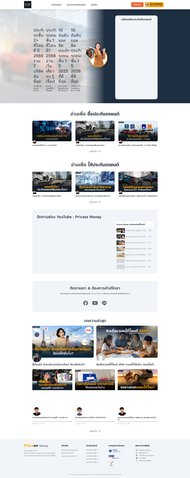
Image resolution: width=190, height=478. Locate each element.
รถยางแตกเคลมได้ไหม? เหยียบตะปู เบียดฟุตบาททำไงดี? (137, 418)
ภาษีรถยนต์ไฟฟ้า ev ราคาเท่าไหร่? (44, 145)
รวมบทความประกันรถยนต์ (76, 4)
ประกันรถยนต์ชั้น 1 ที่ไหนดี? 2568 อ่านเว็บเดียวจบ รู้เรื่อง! (51, 56)
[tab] (134, 231)
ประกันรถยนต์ (56, 4)
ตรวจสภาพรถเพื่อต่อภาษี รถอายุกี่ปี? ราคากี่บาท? (50, 417)
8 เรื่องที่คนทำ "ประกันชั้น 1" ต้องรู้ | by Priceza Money (143, 230)
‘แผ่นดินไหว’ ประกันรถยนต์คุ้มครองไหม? (90, 145)
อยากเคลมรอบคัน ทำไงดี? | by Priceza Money (140, 243)
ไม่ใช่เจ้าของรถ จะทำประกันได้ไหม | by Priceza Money (142, 255)
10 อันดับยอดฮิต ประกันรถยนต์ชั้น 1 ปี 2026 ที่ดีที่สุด (76, 56)
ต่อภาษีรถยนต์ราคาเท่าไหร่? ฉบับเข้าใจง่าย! (90, 417)
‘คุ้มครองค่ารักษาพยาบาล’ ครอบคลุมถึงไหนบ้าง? (93, 196)
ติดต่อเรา (94, 4)
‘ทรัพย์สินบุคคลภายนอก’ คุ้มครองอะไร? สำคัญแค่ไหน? (138, 196)
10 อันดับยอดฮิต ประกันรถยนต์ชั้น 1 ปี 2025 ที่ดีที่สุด (63, 56)
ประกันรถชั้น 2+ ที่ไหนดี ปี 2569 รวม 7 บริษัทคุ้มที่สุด (38, 56)
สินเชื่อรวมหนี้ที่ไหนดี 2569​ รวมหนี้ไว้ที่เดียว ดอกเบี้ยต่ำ (125, 364)
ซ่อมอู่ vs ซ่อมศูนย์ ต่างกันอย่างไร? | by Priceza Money (143, 267)
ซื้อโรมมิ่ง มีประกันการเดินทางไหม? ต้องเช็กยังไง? (58, 364)
